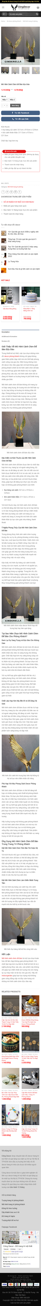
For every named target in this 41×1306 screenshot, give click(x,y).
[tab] (20, 332)
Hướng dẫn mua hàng (13, 1281)
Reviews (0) (6, 341)
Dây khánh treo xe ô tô (10, 1212)
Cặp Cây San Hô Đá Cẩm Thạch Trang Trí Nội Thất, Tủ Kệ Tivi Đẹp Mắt (10, 1022)
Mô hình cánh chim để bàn (12, 958)
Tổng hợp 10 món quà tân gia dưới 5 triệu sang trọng (22, 240)
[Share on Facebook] (3, 192)
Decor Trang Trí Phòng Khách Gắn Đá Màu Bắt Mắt (9, 1131)
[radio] (5, 99)
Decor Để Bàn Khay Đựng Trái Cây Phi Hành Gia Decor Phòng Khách (30, 1022)
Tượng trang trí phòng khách (13, 1200)
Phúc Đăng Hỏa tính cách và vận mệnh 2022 (23, 255)
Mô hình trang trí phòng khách (13, 1204)
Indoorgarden (7, 976)
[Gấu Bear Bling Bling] (10, 296)
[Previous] (5, 46)
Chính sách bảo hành (25, 1276)
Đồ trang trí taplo (8, 1216)
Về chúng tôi (12, 1276)
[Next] (36, 46)
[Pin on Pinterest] (11, 192)
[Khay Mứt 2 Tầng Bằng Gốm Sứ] (31, 296)
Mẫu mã (3, 96)
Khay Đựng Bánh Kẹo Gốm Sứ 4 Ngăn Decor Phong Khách (10, 1058)
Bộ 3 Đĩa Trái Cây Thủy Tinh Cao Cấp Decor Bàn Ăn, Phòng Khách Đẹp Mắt (10, 1094)
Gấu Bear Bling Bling (9, 309)
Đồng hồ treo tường (9, 1208)
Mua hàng (15, 105)
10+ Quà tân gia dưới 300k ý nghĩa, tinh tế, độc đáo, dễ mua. (23, 233)
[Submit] (37, 14)
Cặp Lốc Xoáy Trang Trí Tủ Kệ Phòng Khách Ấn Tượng (29, 1131)
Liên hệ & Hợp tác (29, 1281)
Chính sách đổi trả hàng (20, 1277)
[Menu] (3, 7)
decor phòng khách (11, 356)
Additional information (9, 336)
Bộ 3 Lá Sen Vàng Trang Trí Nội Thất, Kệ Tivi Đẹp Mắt (30, 1058)
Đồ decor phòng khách (14, 21)
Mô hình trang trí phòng (30, 21)
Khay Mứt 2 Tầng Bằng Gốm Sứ (29, 309)
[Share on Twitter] (7, 192)
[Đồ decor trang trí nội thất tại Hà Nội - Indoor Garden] (20, 7)
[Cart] (38, 7)
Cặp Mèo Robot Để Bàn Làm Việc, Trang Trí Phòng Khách (29, 1094)
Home (3, 21)
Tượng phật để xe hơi (10, 1220)
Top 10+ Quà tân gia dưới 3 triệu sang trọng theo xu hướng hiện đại (22, 248)
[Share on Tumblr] (20, 192)
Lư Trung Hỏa (13, 261)
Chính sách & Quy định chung (20, 1279)
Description (6, 332)
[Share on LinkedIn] (15, 192)
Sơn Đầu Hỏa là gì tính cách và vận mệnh (24, 269)
